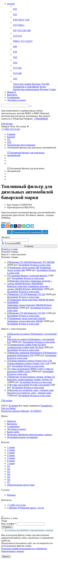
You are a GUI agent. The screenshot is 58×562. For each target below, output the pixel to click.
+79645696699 (40, 118)
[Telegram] (32, 226)
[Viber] (19, 226)
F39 (15, 52)
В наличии (13, 243)
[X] (15, 226)
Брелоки (36, 84)
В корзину (29, 246)
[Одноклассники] (7, 226)
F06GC (16, 41)
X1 (14, 44)
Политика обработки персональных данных (29, 434)
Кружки (44, 89)
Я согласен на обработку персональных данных (29, 530)
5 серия (17, 27)
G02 (15, 62)
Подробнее (24, 265)
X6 (14, 70)
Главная (11, 134)
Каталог (11, 137)
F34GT (20, 19)
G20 (27, 19)
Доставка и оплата (16, 100)
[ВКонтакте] (3, 226)
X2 (14, 49)
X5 (14, 65)
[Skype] (28, 226)
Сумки (52, 89)
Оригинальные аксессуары (26, 81)
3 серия (17, 17)
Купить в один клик (40, 265)
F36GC (21, 25)
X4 (14, 60)
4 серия (17, 22)
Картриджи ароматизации (26, 89)
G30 (24, 30)
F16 (15, 73)
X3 (14, 54)
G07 (15, 78)
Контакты (12, 94)
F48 (15, 46)
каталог (11, 3)
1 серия (17, 6)
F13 (23, 41)
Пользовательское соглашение (22, 437)
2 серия (17, 11)
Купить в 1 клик (9, 249)
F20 (15, 9)
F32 (15, 25)
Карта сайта (13, 432)
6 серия (17, 38)
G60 (28, 30)
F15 (15, 68)
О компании (13, 97)
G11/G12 (17, 36)
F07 (15, 30)
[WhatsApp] (24, 226)
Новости (11, 92)
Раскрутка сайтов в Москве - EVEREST (21, 411)
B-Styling (13, 405)
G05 (19, 68)
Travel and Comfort (22, 84)
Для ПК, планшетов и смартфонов (31, 85)
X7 (14, 76)
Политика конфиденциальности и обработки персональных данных (24, 549)
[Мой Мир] (11, 226)
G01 (15, 57)
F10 (19, 30)
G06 (19, 73)
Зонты (43, 86)
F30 (15, 19)
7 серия (17, 33)
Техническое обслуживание (21, 145)
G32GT (29, 41)
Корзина (11, 495)
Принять (6, 556)
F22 (15, 14)
